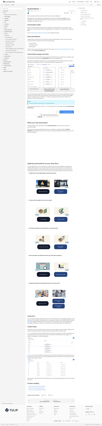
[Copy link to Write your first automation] (50, 123)
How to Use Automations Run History (37, 389)
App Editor (6, 20)
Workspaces (29, 417)
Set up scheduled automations (11, 39)
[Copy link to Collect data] (38, 327)
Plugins (28, 419)
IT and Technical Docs (7, 65)
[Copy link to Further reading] (41, 383)
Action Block (48, 29)
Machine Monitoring (8, 29)
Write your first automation (85, 16)
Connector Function (66, 318)
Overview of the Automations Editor (37, 32)
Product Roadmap (73, 414)
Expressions (6, 58)
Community (72, 411)
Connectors (6, 24)
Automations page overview (86, 14)
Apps (40, 409)
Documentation (7, 4)
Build (13, 4)
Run (60, 355)
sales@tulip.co (76, 420)
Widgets (40, 413)
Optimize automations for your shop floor (87, 19)
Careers (6, 424)
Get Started (6, 10)
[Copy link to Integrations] (37, 316)
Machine (37, 318)
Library (5, 69)
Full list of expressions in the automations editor (14, 52)
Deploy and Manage (7, 61)
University (71, 409)
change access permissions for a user (63, 49)
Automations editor (8, 37)
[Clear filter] (23, 9)
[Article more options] (74, 13)
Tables (30, 320)
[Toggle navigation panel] (25, 9)
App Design (6, 18)
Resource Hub (72, 408)
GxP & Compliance (30, 416)
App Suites (41, 408)
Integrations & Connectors (32, 414)
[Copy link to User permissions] (42, 37)
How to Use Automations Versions (37, 388)
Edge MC (55, 411)
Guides (5, 67)
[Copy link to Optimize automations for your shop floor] (60, 164)
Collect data (83, 22)
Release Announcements (8, 71)
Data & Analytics (30, 409)
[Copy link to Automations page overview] (50, 54)
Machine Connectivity (31, 413)
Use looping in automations (10, 41)
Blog (70, 417)
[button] (94, 5)
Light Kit (55, 413)
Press (16, 424)
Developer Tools (6, 63)
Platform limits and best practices (10, 14)
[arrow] (79, 18)
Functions (6, 54)
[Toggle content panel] (76, 9)
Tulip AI (5, 33)
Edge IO (55, 409)
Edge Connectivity (30, 411)
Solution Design (7, 16)
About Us (2, 424)
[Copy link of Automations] (40, 9)
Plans (55, 414)
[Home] (9, 1)
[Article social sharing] (71, 13)
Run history (30, 355)
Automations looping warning (10, 50)
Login (87, 408)
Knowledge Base (73, 413)
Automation (30, 18)
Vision (5, 27)
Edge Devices (56, 408)
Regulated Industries (8, 31)
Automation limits (8, 46)
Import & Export (7, 56)
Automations (6, 35)
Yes (45, 395)
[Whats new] (91, 2)
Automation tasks (84, 10)
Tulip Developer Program (74, 416)
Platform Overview (30, 408)
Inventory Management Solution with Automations (14, 48)
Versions (29, 333)
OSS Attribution (11, 424)
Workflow (64, 18)
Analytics (31, 321)
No (51, 395)
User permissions (84, 12)
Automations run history (9, 44)
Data (5, 22)
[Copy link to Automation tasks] (43, 25)
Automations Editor (39, 129)
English (97, 1)
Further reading (83, 24)
